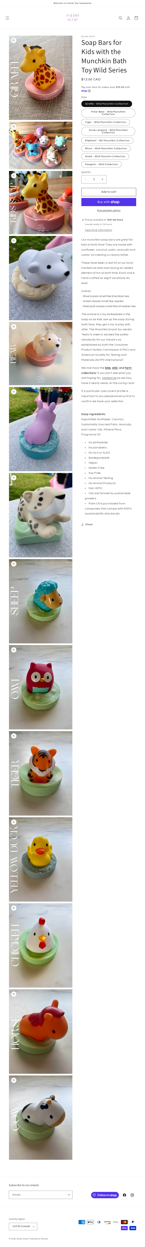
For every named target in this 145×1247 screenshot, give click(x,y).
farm (128, 367)
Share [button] (89, 524)
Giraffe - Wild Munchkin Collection (106, 104)
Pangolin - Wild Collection (101, 164)
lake (108, 367)
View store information (98, 230)
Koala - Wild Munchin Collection (105, 156)
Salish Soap (22, 1239)
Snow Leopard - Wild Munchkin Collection (108, 131)
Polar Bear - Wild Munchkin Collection (108, 113)
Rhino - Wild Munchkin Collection (106, 148)
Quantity (86, 172)
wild (114, 367)
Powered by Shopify (38, 1239)
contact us (109, 378)
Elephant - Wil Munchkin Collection (107, 140)
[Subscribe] (68, 1195)
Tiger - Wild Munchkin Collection (105, 122)
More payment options (108, 210)
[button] (7, 18)
